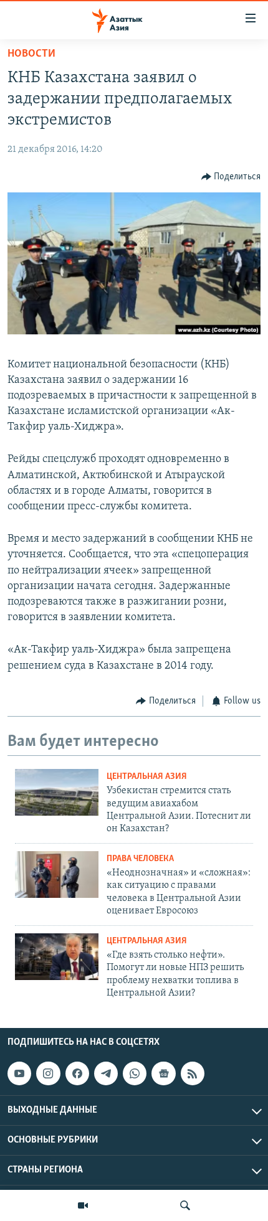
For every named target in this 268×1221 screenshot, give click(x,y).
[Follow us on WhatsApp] (134, 1073)
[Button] (231, 177)
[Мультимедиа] (83, 1205)
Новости (31, 54)
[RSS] (192, 1073)
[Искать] (185, 1205)
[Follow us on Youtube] (19, 1073)
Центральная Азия (147, 776)
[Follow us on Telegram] (106, 1073)
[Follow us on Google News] (163, 1073)
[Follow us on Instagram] (48, 1073)
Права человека (140, 859)
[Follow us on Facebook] (77, 1073)
